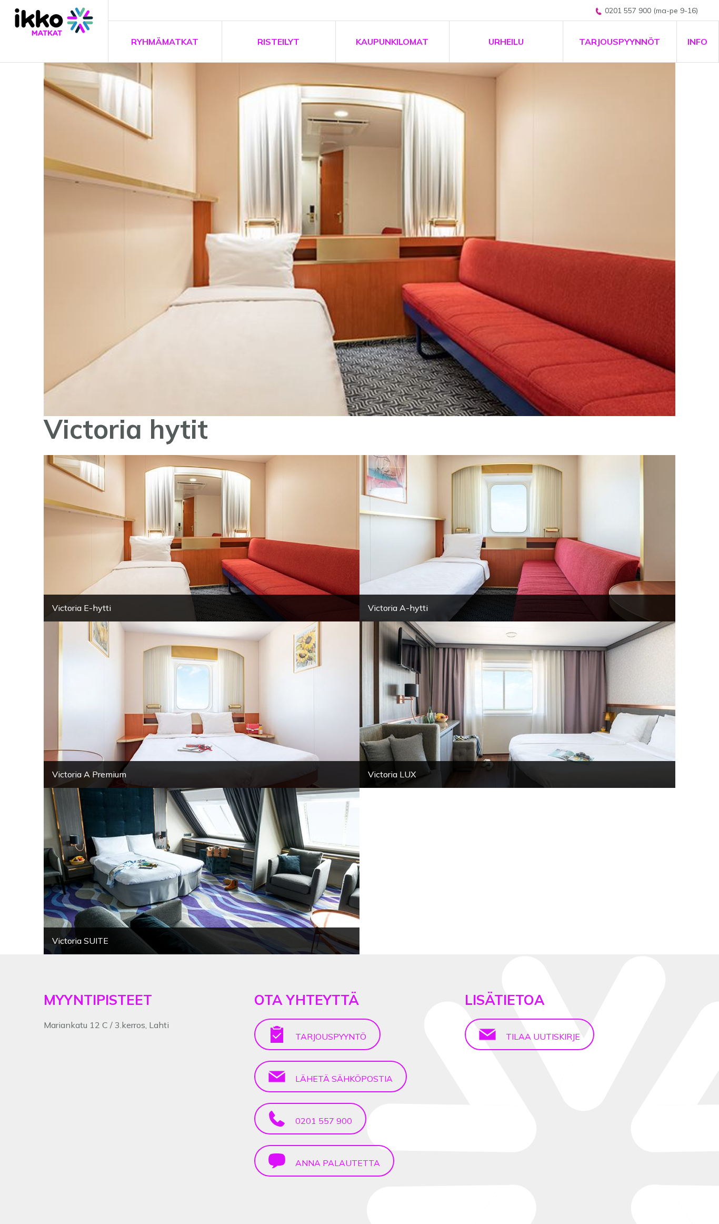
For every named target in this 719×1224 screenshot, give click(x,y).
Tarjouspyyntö (329, 1036)
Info (697, 41)
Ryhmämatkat (164, 41)
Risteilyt (278, 41)
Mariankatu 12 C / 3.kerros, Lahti (106, 1025)
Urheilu (506, 41)
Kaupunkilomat (392, 41)
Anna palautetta (336, 1163)
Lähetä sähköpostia (343, 1078)
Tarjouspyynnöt (619, 41)
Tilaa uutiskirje (542, 1036)
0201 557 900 (322, 1121)
